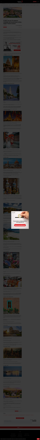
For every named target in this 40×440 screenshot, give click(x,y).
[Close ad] (28, 211)
